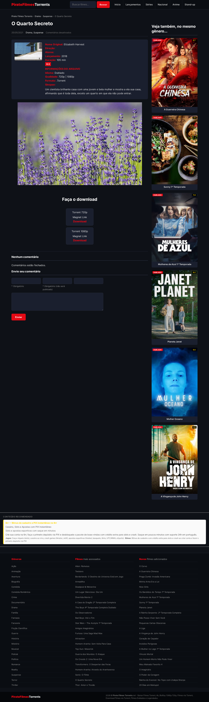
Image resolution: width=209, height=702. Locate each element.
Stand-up (190, 4)
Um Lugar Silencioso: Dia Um (89, 592)
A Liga (142, 628)
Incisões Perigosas (148, 644)
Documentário (18, 602)
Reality (14, 669)
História (15, 638)
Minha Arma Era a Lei (149, 581)
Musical (15, 649)
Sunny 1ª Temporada (149, 602)
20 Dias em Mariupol (149, 685)
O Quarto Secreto (83, 680)
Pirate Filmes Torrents (21, 16)
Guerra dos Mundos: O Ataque (90, 654)
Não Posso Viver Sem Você (152, 618)
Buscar (103, 4)
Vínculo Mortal (146, 654)
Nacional (163, 4)
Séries (149, 4)
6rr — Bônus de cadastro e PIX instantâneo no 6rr (31, 523)
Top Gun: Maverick (84, 649)
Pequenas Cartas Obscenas (152, 623)
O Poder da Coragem (149, 675)
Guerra (14, 633)
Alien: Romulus (82, 566)
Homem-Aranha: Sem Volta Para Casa (93, 644)
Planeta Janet (145, 607)
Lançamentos (133, 4)
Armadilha (80, 581)
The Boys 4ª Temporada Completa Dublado (95, 607)
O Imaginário (145, 669)
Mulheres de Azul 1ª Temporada (154, 597)
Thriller (14, 685)
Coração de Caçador (149, 638)
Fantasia (15, 618)
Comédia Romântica (20, 592)
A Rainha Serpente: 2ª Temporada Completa (160, 612)
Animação (16, 571)
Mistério (15, 644)
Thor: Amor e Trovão (85, 685)
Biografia (15, 581)
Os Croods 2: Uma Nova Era (88, 659)
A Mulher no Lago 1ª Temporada (154, 649)
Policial (14, 654)
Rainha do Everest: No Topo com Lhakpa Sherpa (162, 680)
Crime (14, 597)
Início (118, 4)
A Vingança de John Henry (152, 633)
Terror (14, 680)
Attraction (80, 638)
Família (14, 612)
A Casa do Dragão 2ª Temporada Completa (95, 602)
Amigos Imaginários (84, 628)
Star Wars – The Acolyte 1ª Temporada (93, 623)
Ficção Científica (19, 628)
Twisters (79, 571)
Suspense (47, 16)
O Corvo (143, 566)
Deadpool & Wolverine (85, 587)
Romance (15, 664)
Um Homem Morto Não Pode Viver (155, 659)
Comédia (15, 587)
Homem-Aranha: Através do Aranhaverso (95, 669)
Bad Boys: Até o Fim (84, 618)
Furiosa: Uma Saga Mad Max (88, 633)
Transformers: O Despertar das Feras (93, 664)
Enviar (18, 317)
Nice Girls (143, 587)
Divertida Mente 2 (83, 597)
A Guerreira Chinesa (149, 571)
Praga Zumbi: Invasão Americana (154, 576)
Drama (38, 16)
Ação (13, 566)
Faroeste (15, 623)
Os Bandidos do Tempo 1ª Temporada (157, 592)
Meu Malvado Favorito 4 (150, 664)
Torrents (30, 4)
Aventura (15, 576)
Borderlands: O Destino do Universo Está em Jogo (99, 576)
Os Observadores (83, 612)
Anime (176, 4)
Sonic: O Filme (82, 675)
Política (14, 659)
